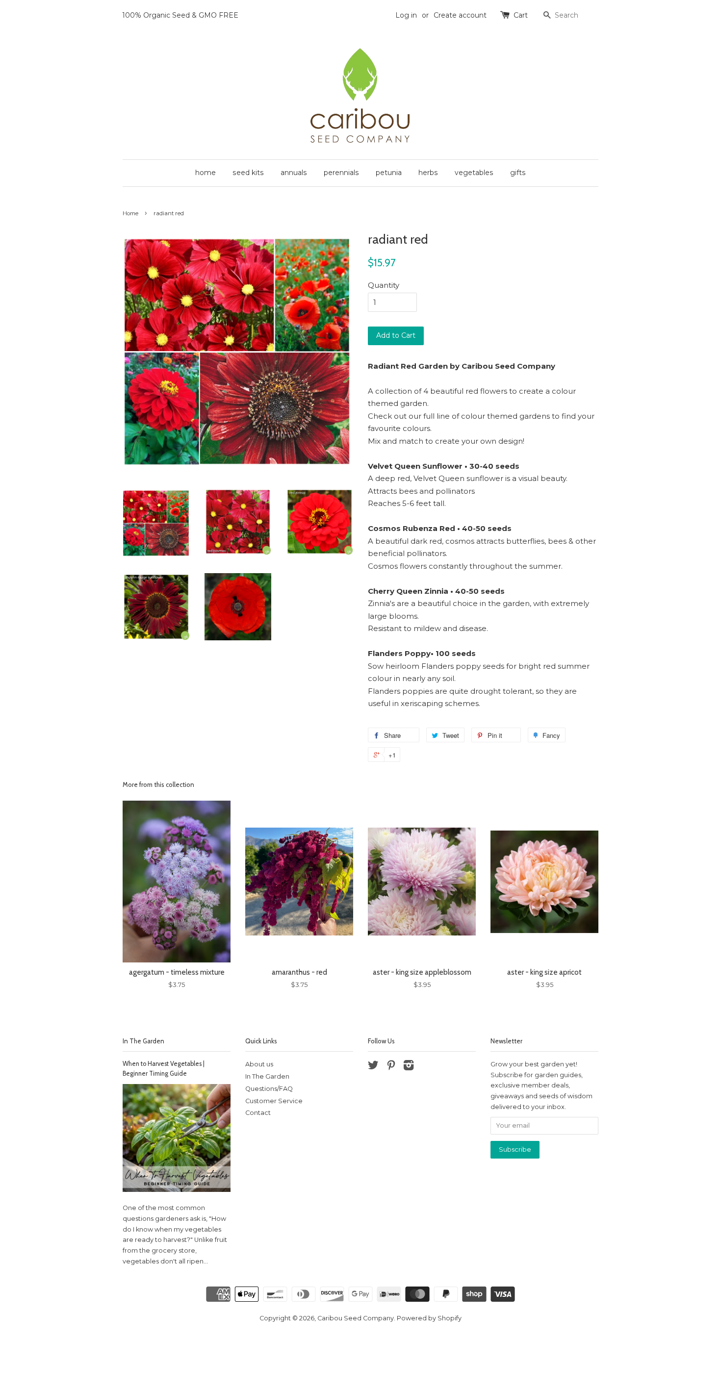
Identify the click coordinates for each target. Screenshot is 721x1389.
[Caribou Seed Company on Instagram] (408, 1067)
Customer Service (274, 1101)
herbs (428, 172)
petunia (389, 172)
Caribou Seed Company (355, 1318)
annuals (294, 172)
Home (130, 213)
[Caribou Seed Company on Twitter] (373, 1067)
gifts (518, 172)
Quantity (383, 285)
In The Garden (143, 1041)
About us (259, 1064)
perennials (341, 172)
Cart (521, 15)
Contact (258, 1112)
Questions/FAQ (269, 1088)
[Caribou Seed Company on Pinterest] (391, 1067)
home (205, 172)
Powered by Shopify (429, 1318)
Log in (406, 15)
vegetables (474, 172)
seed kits (248, 172)
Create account (460, 15)
